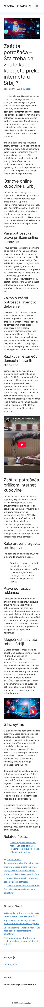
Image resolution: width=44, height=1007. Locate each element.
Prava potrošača (12, 874)
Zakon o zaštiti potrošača (16, 882)
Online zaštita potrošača (22, 870)
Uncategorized (14, 859)
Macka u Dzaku (15, 6)
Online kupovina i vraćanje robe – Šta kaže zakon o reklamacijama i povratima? (21, 889)
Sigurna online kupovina (26, 878)
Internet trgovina (15, 863)
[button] (30, 6)
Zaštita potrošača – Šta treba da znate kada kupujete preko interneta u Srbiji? (21, 941)
